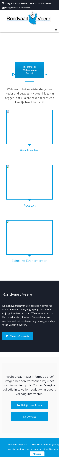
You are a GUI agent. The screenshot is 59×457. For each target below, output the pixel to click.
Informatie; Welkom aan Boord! (30, 70)
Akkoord (37, 454)
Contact (31, 416)
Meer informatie (19, 336)
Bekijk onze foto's (31, 405)
